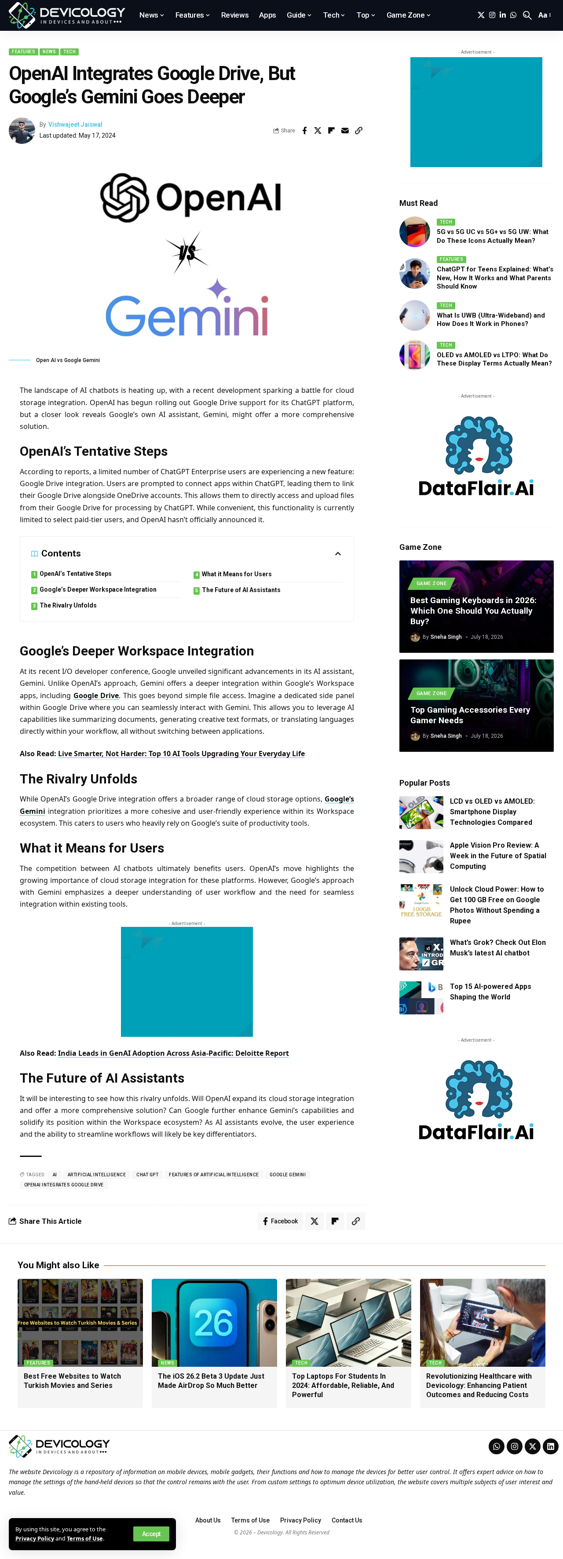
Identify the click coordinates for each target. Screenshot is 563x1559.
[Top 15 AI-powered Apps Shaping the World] (421, 997)
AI (55, 1174)
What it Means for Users (237, 574)
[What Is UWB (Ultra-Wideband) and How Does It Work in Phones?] (414, 315)
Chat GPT (147, 1174)
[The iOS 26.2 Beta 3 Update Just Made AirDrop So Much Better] (214, 1323)
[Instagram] (492, 15)
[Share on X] (318, 131)
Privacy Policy (34, 1538)
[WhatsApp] (513, 15)
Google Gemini (288, 1174)
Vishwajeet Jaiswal (75, 124)
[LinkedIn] (502, 15)
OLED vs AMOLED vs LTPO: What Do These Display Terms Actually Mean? (494, 359)
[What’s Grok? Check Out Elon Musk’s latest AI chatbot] (421, 953)
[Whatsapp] (497, 1446)
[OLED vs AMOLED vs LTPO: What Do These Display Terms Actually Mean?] (414, 355)
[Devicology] (67, 15)
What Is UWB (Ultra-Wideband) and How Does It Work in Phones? (491, 319)
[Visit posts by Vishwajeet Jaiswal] (22, 130)
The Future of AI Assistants (241, 589)
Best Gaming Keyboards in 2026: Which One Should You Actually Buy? (473, 610)
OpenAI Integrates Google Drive (64, 1184)
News (49, 51)
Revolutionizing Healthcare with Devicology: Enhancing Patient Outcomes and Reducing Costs (479, 1385)
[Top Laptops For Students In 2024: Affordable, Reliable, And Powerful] (348, 1323)
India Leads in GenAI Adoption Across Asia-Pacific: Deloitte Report (173, 1053)
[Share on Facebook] (304, 131)
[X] (481, 15)
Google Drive (96, 695)
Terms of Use (85, 1538)
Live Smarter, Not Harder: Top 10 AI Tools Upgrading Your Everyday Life (181, 753)
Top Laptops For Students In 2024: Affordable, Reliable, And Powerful (343, 1385)
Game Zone (432, 583)
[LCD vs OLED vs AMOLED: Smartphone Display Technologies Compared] (421, 812)
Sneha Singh (446, 637)
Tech (69, 51)
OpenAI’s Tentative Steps (76, 573)
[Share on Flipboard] (331, 131)
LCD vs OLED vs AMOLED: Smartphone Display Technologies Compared (492, 812)
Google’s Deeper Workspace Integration (98, 589)
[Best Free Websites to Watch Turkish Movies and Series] (80, 1323)
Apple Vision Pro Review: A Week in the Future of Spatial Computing (498, 856)
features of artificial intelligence (214, 1174)
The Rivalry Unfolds (68, 605)
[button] (151, 1533)
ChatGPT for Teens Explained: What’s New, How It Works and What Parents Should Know (495, 277)
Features (23, 51)
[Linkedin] (551, 1446)
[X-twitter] (533, 1446)
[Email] (345, 131)
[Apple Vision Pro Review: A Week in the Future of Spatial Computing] (421, 856)
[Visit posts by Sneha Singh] (415, 637)
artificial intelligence (97, 1174)
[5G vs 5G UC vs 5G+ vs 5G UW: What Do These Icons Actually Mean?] (414, 231)
